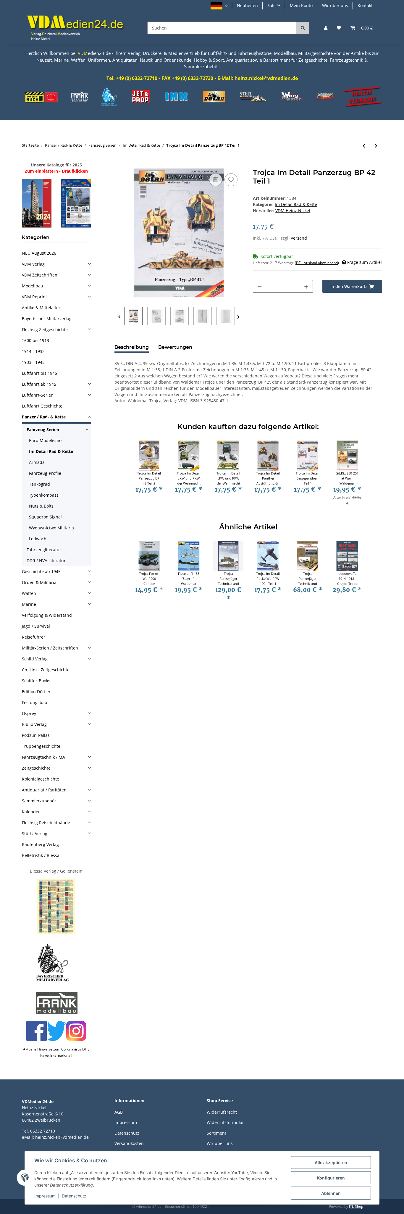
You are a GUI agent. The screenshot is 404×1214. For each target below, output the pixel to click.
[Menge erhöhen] (306, 286)
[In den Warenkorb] (119, 165)
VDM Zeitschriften (39, 275)
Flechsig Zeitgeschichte (45, 329)
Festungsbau (34, 702)
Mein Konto (301, 5)
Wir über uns (335, 5)
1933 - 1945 (33, 362)
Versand (299, 238)
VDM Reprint (34, 297)
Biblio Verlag (34, 724)
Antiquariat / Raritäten (44, 790)
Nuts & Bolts (41, 506)
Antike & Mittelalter (41, 307)
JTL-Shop (356, 1206)
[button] (219, 6)
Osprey (29, 713)
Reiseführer (33, 637)
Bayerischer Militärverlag (47, 318)
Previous (119, 317)
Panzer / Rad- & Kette (44, 417)
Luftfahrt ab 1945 (39, 384)
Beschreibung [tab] (131, 347)
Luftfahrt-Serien (38, 395)
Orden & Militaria (39, 582)
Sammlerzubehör (39, 801)
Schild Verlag (35, 659)
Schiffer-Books (36, 680)
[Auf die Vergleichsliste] (215, 179)
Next (238, 317)
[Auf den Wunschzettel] (230, 179)
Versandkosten (129, 1143)
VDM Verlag (33, 264)
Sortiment (216, 1133)
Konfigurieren (331, 1177)
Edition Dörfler (36, 691)
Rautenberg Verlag (40, 844)
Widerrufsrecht (222, 1112)
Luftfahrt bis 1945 (39, 373)
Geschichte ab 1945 (41, 571)
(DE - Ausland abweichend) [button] (317, 262)
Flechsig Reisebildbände (46, 822)
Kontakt (365, 5)
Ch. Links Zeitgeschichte (46, 670)
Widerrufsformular (225, 1122)
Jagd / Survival (36, 626)
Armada (37, 462)
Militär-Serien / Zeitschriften (50, 648)
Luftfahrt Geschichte (42, 406)
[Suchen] (303, 28)
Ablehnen (331, 1193)
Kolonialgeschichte (40, 779)
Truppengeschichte (41, 746)
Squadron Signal (45, 517)
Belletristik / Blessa (40, 855)
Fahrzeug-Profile (45, 473)
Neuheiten (247, 5)
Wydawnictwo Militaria (51, 528)
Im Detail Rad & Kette (296, 204)
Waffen (29, 593)
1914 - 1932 (33, 351)
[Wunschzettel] (339, 28)
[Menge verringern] (259, 286)
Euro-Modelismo (45, 440)
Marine (29, 604)
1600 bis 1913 (35, 340)
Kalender (31, 811)
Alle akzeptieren (331, 1162)
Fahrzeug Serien (43, 429)
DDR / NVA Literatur (46, 560)
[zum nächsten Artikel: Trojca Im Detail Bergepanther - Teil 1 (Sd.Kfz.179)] (376, 145)
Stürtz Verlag (34, 833)
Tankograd (39, 484)
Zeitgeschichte (36, 768)
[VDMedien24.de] (77, 28)
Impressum (125, 1122)
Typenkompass (44, 495)
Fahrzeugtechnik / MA (43, 757)
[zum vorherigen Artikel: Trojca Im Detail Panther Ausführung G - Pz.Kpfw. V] (364, 145)
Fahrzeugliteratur (44, 549)
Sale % (273, 5)
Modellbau (32, 286)
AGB (118, 1112)
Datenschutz (126, 1133)
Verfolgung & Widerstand (47, 615)
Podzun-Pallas (36, 735)
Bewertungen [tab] (175, 347)
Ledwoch (37, 538)
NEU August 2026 (39, 253)
